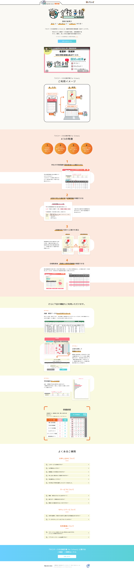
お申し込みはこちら (67, 41)
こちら (76, 36)
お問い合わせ (67, 556)
